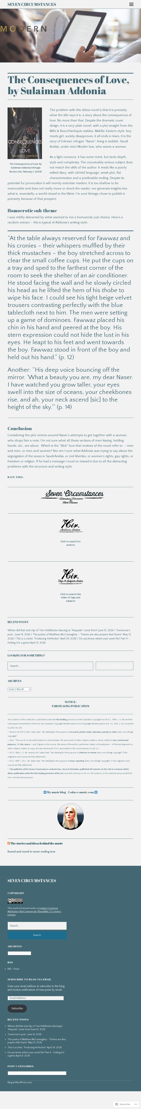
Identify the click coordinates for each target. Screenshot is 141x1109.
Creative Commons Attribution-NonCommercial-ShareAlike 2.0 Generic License (34, 911)
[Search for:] (37, 925)
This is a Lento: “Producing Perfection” (38, 638)
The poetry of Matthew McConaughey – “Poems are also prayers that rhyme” (77, 634)
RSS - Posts (13, 969)
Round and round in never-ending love (31, 851)
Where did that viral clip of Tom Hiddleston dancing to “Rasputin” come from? (52, 630)
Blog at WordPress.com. (20, 1082)
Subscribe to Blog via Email (29, 979)
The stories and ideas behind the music (36, 843)
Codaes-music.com (81, 792)
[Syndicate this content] (9, 843)
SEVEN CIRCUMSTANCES (32, 4)
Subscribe (17, 1008)
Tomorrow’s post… (17, 1034)
